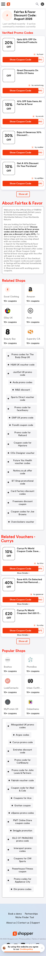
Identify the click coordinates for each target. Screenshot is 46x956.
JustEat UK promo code (22, 373)
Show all (23, 194)
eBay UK (8, 318)
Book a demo (15, 914)
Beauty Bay (10, 339)
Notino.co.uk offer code (22, 472)
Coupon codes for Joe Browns (22, 513)
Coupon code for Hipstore (22, 444)
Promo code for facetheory (22, 408)
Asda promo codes (22, 382)
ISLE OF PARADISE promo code (22, 839)
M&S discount (22, 390)
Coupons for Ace (22, 798)
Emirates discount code (22, 751)
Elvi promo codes (22, 889)
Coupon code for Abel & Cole (22, 789)
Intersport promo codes (22, 849)
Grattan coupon (22, 805)
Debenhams (33, 709)
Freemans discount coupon (23, 502)
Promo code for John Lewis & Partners (23, 771)
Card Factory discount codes (22, 492)
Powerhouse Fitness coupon (22, 870)
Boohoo (8, 667)
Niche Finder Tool (24, 917)
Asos (29, 318)
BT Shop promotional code (22, 482)
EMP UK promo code (22, 418)
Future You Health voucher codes (22, 461)
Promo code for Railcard (22, 433)
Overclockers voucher (22, 522)
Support (35, 923)
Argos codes (22, 735)
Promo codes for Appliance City (22, 880)
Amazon (31, 296)
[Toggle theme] (42, 4)
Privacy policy (24, 939)
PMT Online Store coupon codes (22, 821)
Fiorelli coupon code (22, 425)
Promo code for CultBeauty (22, 761)
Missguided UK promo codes (22, 726)
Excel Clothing (11, 296)
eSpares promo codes (22, 813)
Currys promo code (22, 742)
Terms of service (39, 939)
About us (11, 923)
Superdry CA (33, 339)
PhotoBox (32, 667)
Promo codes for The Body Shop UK (22, 355)
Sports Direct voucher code (22, 398)
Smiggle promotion (22, 830)
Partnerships (31, 914)
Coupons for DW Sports (22, 859)
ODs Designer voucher (22, 453)
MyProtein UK (11, 709)
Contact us (23, 923)
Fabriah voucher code (22, 780)
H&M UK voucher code (22, 365)
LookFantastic (11, 688)
